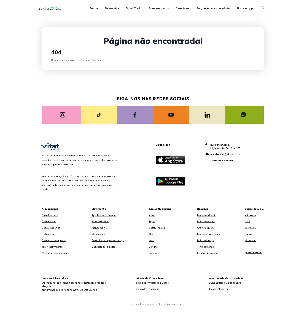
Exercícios (250, 227)
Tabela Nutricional (160, 208)
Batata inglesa (157, 227)
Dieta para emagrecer (54, 240)
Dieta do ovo (49, 221)
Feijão (152, 221)
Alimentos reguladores (54, 253)
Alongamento (99, 227)
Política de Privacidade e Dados (152, 282)
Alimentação (50, 208)
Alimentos (250, 215)
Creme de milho (206, 227)
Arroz (152, 215)
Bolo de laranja (205, 240)
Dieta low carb (50, 215)
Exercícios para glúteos (104, 246)
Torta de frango (205, 246)
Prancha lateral (100, 221)
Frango (153, 253)
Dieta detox (48, 234)
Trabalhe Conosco (221, 160)
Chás (247, 221)
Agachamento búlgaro (104, 215)
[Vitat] (50, 8)
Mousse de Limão (206, 215)
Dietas (248, 234)
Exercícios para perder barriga (108, 240)
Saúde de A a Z (254, 208)
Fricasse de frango (207, 253)
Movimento (99, 208)
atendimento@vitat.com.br (225, 154)
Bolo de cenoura (206, 221)
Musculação (98, 234)
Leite (151, 240)
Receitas (202, 208)
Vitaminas (250, 240)
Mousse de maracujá (208, 234)
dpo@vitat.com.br (218, 289)
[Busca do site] (263, 8)
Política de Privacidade (147, 289)
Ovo (151, 234)
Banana (153, 246)
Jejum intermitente (52, 246)
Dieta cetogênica (51, 227)
